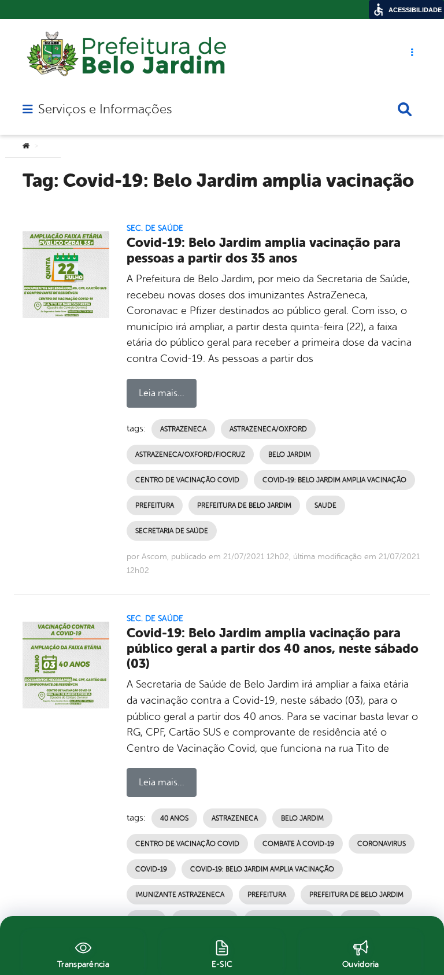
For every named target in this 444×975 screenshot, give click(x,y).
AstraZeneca (183, 429)
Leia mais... (161, 393)
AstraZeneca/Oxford (268, 429)
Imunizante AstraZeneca (179, 895)
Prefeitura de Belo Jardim (244, 505)
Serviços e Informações (105, 109)
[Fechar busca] (404, 109)
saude (325, 505)
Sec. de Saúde (155, 228)
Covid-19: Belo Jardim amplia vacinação (334, 480)
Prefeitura (154, 505)
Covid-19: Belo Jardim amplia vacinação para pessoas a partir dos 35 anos (264, 250)
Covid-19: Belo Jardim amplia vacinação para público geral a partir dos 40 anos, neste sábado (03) (273, 648)
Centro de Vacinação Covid (187, 480)
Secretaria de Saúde (171, 531)
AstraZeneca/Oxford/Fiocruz (190, 454)
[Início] (26, 146)
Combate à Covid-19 (298, 844)
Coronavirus (381, 844)
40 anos (174, 818)
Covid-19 (151, 869)
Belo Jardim (289, 454)
